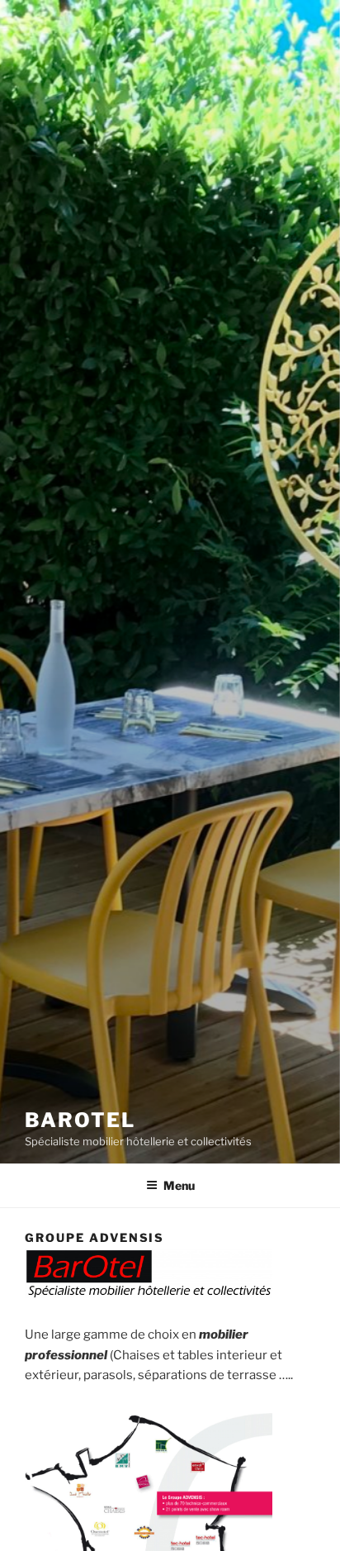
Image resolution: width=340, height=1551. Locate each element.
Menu (179, 1185)
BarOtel (80, 1120)
